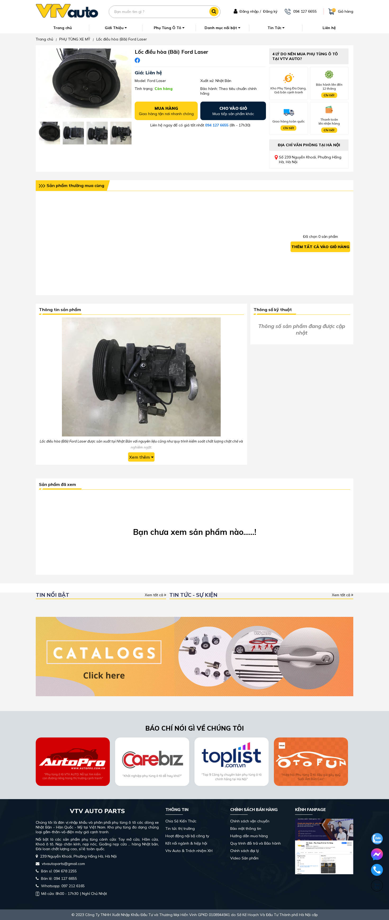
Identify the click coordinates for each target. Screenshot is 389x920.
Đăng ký (270, 11)
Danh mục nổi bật (221, 27)
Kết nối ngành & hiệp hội (186, 843)
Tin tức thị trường (180, 828)
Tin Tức (275, 27)
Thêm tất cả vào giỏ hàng (320, 246)
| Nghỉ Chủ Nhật (74, 893)
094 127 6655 (216, 125)
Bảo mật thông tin (245, 828)
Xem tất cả (154, 595)
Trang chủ (62, 27)
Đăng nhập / (250, 11)
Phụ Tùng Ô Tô (168, 27)
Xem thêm (139, 457)
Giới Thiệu (115, 27)
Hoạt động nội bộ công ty (187, 836)
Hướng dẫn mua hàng (249, 836)
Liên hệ (329, 27)
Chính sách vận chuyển (249, 821)
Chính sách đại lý (244, 850)
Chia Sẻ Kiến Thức (180, 821)
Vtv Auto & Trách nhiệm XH (188, 850)
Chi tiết (329, 95)
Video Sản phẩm (244, 858)
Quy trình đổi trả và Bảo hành (255, 843)
